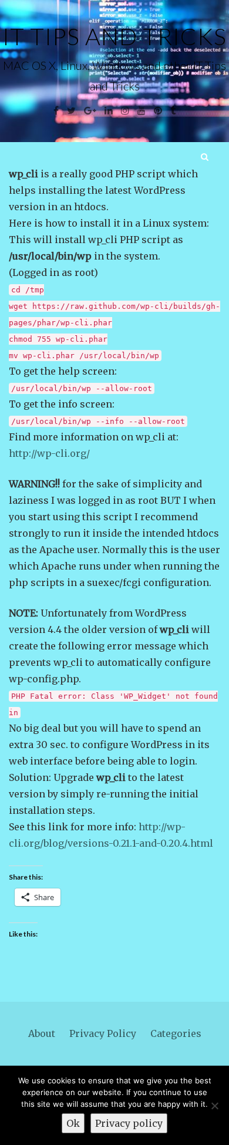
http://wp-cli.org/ (49, 453)
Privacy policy (129, 1123)
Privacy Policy (102, 1033)
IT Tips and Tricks (114, 36)
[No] (214, 1106)
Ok (73, 1123)
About (41, 1033)
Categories (175, 1033)
